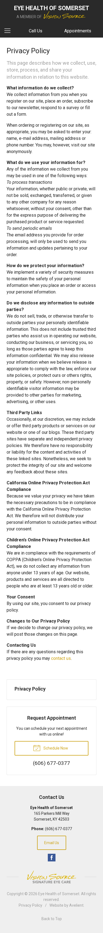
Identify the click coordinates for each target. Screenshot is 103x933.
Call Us (35, 30)
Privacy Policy (30, 689)
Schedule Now (55, 748)
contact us (61, 658)
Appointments (77, 30)
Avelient (76, 905)
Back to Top (51, 919)
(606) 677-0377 (58, 829)
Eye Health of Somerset (58, 894)
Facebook (51, 857)
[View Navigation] (9, 31)
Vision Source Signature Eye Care (51, 876)
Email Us (51, 843)
